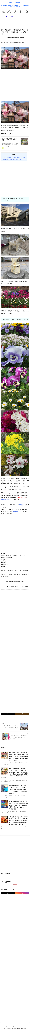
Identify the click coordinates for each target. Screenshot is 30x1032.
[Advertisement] (16, 22)
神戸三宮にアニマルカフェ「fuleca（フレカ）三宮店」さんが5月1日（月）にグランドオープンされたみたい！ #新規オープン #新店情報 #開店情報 (18, 789)
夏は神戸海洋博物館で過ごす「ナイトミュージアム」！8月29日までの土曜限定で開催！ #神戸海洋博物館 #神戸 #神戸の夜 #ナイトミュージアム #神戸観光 (18, 805)
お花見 (17, 586)
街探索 (26, 586)
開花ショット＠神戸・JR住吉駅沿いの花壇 (11, 159)
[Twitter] (8, 714)
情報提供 (21, 505)
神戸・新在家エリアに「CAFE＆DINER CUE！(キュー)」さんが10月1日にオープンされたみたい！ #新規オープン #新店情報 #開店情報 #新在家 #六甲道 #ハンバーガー (18, 820)
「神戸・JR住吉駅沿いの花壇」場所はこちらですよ (13, 157)
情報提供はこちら (18, 511)
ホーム (3, 16)
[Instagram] (22, 893)
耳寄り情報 (22, 586)
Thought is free (23, 1028)
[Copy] (22, 714)
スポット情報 (10, 16)
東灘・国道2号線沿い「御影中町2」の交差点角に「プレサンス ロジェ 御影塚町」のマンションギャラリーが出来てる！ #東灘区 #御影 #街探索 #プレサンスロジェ (18, 756)
